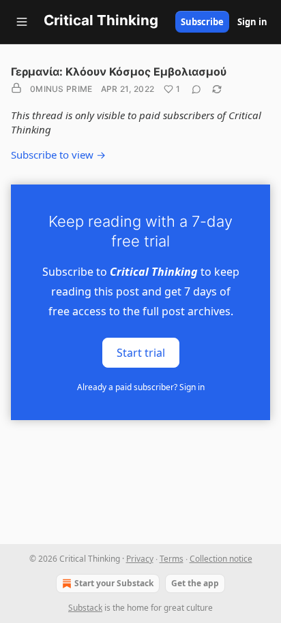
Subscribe (202, 22)
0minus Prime (61, 89)
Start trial (141, 352)
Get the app (195, 583)
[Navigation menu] (21, 21)
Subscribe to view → (58, 154)
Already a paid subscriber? (141, 387)
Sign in (252, 22)
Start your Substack (113, 583)
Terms (171, 558)
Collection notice (221, 558)
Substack (85, 607)
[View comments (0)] (196, 89)
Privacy (139, 558)
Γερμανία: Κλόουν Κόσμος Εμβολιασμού (118, 71)
